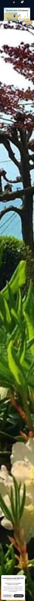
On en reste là (18, 577)
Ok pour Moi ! (18, 596)
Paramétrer (7, 596)
